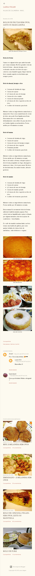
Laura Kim (18, 360)
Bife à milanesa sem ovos (16, 444)
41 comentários (16, 554)
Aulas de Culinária (11, 10)
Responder (13, 370)
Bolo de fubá (10, 551)
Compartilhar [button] (7, 341)
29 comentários (16, 483)
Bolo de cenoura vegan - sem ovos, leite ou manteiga (16, 515)
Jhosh (11, 354)
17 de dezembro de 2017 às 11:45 (18, 375)
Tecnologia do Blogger (19, 566)
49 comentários (16, 447)
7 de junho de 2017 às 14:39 (21, 354)
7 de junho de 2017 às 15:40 (23, 361)
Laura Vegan (9, 7)
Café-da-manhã (14, 344)
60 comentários (16, 521)
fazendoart (12, 374)
